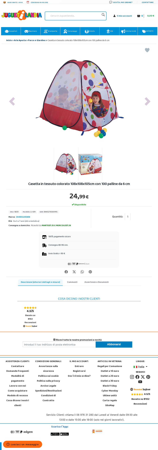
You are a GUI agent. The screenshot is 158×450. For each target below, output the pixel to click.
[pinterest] (148, 377)
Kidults (92, 31)
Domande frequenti (17, 371)
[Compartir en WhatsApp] (82, 272)
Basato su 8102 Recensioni (30, 316)
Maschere (32, 31)
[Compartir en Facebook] (66, 272)
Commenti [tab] (72, 282)
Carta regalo (110, 400)
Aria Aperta (52, 31)
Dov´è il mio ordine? (79, 376)
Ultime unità (130, 31)
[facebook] (138, 377)
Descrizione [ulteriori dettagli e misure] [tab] (40, 282)
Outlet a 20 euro (110, 376)
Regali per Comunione (110, 366)
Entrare (79, 366)
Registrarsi (79, 371)
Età (111, 31)
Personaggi (72, 31)
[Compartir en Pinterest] (90, 272)
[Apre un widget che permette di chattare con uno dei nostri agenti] (22, 444)
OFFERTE (149, 31)
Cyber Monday (110, 391)
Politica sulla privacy (48, 381)
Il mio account (124, 16)
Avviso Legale (48, 386)
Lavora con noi (17, 386)
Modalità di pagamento (17, 379)
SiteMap (109, 405)
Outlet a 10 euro (110, 371)
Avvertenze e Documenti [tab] (97, 282)
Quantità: (117, 216)
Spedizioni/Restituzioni (48, 391)
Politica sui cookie (48, 376)
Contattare (17, 366)
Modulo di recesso (17, 395)
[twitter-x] (143, 377)
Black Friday (110, 386)
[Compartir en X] (74, 272)
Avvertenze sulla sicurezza (48, 369)
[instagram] (132, 377)
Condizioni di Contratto (48, 398)
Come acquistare (17, 391)
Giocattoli (13, 31)
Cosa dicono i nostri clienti (17, 403)
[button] (12, 101)
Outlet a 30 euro (110, 381)
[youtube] (140, 382)
